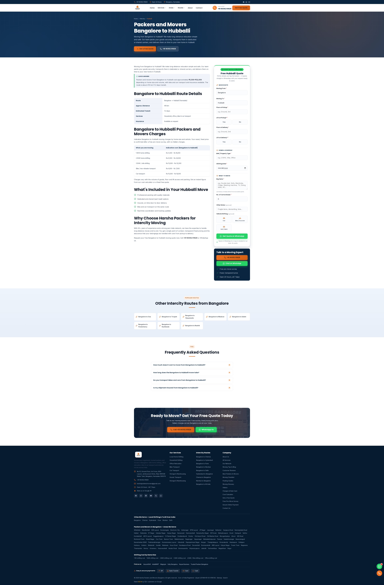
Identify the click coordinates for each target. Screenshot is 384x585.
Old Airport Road (200, 536)
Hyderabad (152, 520)
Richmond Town (139, 539)
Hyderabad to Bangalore (204, 474)
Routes (180, 8)
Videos (225, 487)
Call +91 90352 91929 (182, 429)
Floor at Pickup (222, 107)
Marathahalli (146, 530)
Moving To (220, 99)
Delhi (170, 520)
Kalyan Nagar (225, 545)
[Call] (379, 573)
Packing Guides (228, 481)
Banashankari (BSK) (140, 542)
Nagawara (244, 545)
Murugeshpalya (225, 536)
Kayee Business (184, 564)
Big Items (220, 179)
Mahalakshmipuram (209, 539)
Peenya (219, 539)
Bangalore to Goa (144, 317)
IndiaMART (155, 564)
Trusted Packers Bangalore (199, 564)
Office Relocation (175, 463)
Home (152, 8)
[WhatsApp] (246, 2)
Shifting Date (221, 164)
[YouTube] (151, 496)
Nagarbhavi (222, 548)
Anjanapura (233, 542)
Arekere (143, 545)
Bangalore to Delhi (202, 470)
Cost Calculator (228, 494)
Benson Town (168, 539)
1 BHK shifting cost (152, 558)
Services (161, 8)
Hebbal (136, 533)
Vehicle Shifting (225, 214)
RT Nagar (151, 533)
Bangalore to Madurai (216, 317)
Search (225, 578)
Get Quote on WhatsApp (233, 236)
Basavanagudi (240, 539)
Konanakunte (224, 542)
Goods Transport (175, 477)
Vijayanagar (198, 539)
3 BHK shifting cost (180, 558)
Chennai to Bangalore (203, 477)
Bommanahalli (205, 545)
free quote (165, 182)
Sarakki (158, 545)
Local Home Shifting (176, 457)
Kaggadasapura (158, 536)
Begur (229, 548)
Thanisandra (138, 548)
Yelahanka (143, 533)
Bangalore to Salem (239, 317)
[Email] (249, 2)
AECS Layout (147, 536)
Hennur (146, 548)
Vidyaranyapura (194, 548)
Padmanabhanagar (154, 542)
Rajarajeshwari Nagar (193, 542)
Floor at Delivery (222, 127)
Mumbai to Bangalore (203, 481)
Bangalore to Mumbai (203, 467)
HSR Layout (155, 530)
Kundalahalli (138, 536)
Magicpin (163, 564)
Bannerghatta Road (241, 530)
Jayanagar (210, 530)
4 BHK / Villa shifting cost (195, 558)
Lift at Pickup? (222, 118)
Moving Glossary (228, 484)
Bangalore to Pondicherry (143, 326)
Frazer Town (235, 545)
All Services (226, 460)
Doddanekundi (182, 536)
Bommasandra (183, 548)
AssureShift (147, 564)
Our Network (227, 463)
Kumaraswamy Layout (169, 542)
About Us (226, 457)
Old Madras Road (212, 536)
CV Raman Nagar (170, 536)
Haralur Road (172, 548)
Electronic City (175, 530)
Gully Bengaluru (173, 564)
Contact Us (226, 508)
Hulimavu (137, 545)
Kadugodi (238, 533)
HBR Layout (215, 545)
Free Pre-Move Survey (230, 501)
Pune (159, 520)
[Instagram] (141, 496)
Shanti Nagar (150, 539)
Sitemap (219, 578)
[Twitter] (156, 496)
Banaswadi (180, 533)
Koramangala (164, 530)
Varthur (245, 533)
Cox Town (159, 539)
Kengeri (203, 542)
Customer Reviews (229, 470)
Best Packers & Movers (231, 474)
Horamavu (153, 548)
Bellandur (219, 530)
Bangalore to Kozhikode (166, 326)
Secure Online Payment (230, 505)
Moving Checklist (228, 477)
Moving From (221, 88)
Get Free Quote (241, 8)
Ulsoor (233, 536)
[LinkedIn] (146, 496)
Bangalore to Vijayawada (189, 317)
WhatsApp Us (208, 429)
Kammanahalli (190, 533)
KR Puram (213, 533)
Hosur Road (174, 545)
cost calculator (147, 182)
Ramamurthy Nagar (202, 533)
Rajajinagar (188, 539)
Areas (171, 8)
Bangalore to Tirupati (169, 317)
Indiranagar (184, 530)
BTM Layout (194, 530)
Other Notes (224, 205)
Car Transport (174, 470)
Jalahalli (203, 548)
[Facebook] (243, 2)
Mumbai (165, 520)
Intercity (142, 19)
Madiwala (165, 545)
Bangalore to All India (203, 484)
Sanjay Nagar (171, 533)
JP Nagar (202, 530)
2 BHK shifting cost (166, 558)
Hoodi (231, 533)
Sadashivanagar (229, 539)
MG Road (240, 536)
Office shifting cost (211, 558)
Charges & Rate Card (230, 491)
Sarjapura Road (228, 530)
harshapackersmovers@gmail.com (148, 483)
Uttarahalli (181, 542)
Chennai (145, 520)
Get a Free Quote (146, 49)
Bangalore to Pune (202, 463)
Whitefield (137, 530)
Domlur (190, 536)
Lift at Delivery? (222, 138)
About (190, 8)
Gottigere (241, 542)
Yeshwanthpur (212, 548)
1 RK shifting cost (139, 558)
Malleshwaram (179, 539)
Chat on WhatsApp (233, 263)
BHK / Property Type (223, 153)
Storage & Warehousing (178, 474)
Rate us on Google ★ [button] (144, 491)
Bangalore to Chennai (203, 457)
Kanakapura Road (185, 545)
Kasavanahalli (162, 548)
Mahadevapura (223, 533)
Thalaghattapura (213, 542)
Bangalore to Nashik (192, 325)
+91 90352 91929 (169, 49)
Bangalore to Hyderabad (204, 460)
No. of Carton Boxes (223, 195)
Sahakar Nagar (161, 533)
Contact (199, 8)
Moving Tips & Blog (229, 467)
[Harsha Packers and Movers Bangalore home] (137, 7)
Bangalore (137, 520)
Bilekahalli (151, 545)
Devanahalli (196, 545)
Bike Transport (175, 467)
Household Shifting (176, 460)
